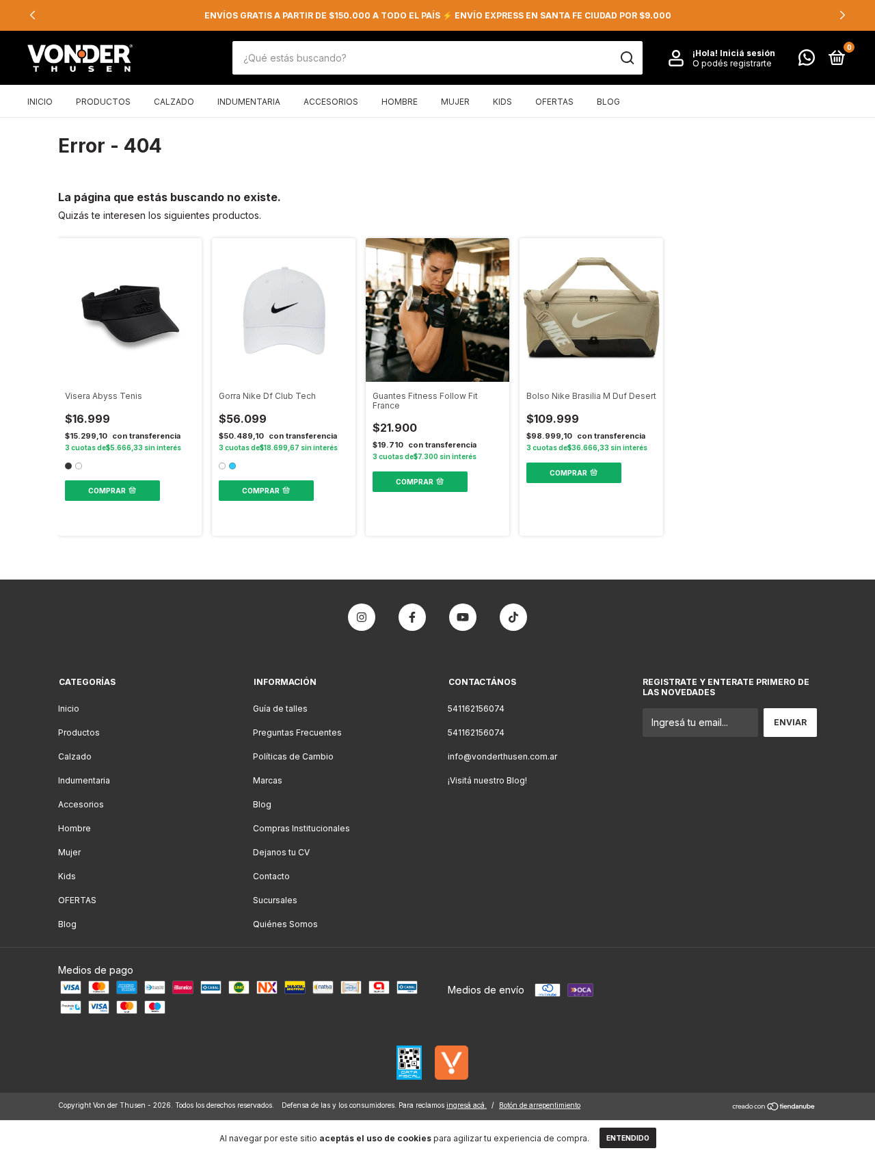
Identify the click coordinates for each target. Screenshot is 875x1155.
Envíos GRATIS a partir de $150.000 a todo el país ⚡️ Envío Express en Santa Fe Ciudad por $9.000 (437, 15)
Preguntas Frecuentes (297, 732)
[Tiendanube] (774, 1107)
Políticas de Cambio (293, 756)
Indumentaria (248, 101)
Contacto (271, 876)
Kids (502, 101)
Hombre (399, 101)
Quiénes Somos (285, 924)
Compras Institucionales (301, 828)
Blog (608, 101)
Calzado (174, 101)
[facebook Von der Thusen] (412, 617)
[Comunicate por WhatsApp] (807, 61)
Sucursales (275, 900)
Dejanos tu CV (281, 852)
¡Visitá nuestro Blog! (487, 780)
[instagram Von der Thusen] (361, 617)
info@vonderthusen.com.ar (502, 756)
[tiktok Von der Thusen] (513, 617)
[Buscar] (626, 58)
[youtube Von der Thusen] (462, 617)
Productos (103, 101)
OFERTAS (554, 101)
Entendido (627, 1138)
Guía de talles (280, 708)
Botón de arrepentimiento (539, 1105)
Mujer (455, 101)
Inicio (40, 101)
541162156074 (476, 708)
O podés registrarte (732, 63)
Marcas (267, 780)
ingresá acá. (466, 1105)
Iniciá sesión (747, 53)
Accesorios (331, 101)
